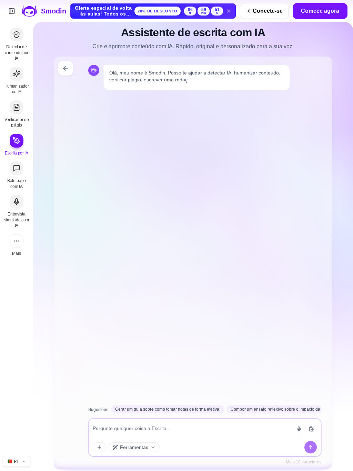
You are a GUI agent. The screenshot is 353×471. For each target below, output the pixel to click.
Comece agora (320, 11)
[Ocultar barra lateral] (12, 11)
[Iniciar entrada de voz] (298, 428)
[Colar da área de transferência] (311, 428)
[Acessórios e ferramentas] (99, 447)
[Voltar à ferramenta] (65, 68)
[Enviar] (310, 447)
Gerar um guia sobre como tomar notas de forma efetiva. (167, 409)
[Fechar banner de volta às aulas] (228, 11)
